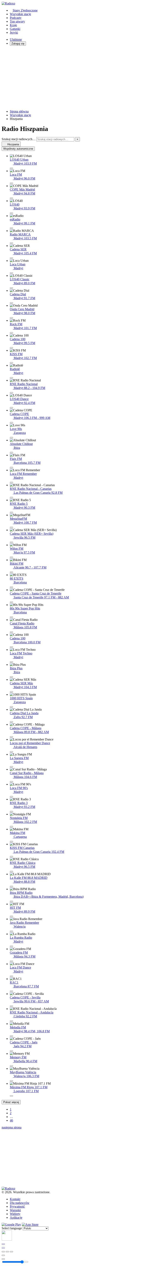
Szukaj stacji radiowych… (19, 139)
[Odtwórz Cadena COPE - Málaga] (11, 736)
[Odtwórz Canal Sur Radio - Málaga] (11, 781)
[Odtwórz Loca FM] (11, 183)
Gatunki (15, 29)
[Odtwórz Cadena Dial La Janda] (11, 721)
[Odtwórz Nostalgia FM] (11, 826)
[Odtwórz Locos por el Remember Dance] (11, 751)
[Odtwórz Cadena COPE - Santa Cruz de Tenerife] (11, 602)
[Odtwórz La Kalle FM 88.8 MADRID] (11, 886)
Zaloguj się (17, 43)
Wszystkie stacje (20, 14)
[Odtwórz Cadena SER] (11, 258)
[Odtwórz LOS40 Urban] (11, 168)
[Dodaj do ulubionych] (3, 1255)
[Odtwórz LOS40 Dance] (11, 407)
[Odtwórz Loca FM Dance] (11, 976)
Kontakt (15, 1199)
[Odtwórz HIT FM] (11, 916)
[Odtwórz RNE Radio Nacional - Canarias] (11, 497)
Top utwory (17, 21)
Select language (12, 1228)
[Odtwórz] (7, 1251)
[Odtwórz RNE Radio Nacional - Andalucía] (11, 1021)
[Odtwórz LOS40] (11, 213)
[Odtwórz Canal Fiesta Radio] (11, 632)
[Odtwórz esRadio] (11, 228)
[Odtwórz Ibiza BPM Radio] (11, 901)
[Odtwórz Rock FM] (11, 332)
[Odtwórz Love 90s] (11, 437)
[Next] (11, 1251)
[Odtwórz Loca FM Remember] (11, 482)
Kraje (13, 25)
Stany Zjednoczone (25, 10)
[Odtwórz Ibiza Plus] (11, 677)
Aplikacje (16, 1217)
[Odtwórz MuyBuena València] (11, 1081)
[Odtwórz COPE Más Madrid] (11, 198)
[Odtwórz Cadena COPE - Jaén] (11, 1051)
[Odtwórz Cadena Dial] (11, 303)
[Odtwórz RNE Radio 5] (11, 512)
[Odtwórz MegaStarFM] (11, 527)
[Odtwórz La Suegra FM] (11, 766)
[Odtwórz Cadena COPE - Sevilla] (11, 1006)
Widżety (15, 1214)
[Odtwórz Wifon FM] (11, 557)
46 (11, 1120)
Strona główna (19, 111)
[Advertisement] (78, 77)
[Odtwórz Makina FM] (11, 841)
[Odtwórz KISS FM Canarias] (11, 856)
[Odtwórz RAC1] (11, 991)
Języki (14, 32)
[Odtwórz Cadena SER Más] (11, 692)
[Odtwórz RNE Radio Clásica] (11, 871)
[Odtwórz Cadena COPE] (11, 422)
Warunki (15, 1210)
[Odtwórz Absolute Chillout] (11, 452)
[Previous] (3, 1251)
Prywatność (17, 1206)
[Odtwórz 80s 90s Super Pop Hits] (11, 617)
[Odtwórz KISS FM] (11, 362)
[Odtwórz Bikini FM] (11, 572)
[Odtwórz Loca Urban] (11, 273)
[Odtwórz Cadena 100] (11, 347)
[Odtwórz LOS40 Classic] (11, 288)
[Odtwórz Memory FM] (11, 1066)
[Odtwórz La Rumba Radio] (11, 946)
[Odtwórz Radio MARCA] (11, 243)
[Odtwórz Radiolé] (11, 377)
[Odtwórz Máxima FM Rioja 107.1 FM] (11, 1096)
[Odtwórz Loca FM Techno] (11, 662)
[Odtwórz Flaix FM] (11, 467)
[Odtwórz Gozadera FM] (11, 961)
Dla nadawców (19, 1203)
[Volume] (3, 1259)
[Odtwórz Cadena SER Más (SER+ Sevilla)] (11, 542)
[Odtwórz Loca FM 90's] (11, 796)
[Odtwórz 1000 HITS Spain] (11, 707)
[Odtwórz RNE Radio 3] (11, 811)
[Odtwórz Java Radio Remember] (11, 931)
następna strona (11, 1127)
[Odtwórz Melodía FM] (11, 1036)
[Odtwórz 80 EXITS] (11, 587)
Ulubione (16, 39)
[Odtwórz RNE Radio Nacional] (11, 392)
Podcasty (15, 17)
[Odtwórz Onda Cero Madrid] (11, 317)
